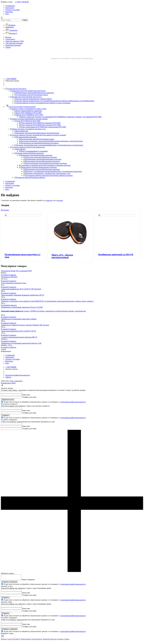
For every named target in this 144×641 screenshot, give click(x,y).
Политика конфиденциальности (17, 375)
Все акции (5, 210)
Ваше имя (26, 395)
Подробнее (5, 305)
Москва (4, 639)
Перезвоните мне (8, 399)
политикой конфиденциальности (73, 402)
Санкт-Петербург (13, 639)
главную (49, 200)
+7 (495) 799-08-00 (22, 2)
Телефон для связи (29, 397)
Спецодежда (10, 39)
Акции (8, 47)
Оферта (8, 377)
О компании (10, 6)
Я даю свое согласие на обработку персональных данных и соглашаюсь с (45, 402)
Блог (7, 14)
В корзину (5, 275)
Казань (60, 639)
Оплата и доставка (12, 10)
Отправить (5, 415)
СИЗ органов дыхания (14, 43)
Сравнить (12, 275)
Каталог (8, 37)
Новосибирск (26, 639)
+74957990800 (10, 79)
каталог (60, 200)
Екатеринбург (37, 639)
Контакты (9, 12)
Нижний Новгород (50, 639)
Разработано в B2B (8, 383)
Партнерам (9, 8)
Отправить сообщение (9, 582)
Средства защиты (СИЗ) (14, 41)
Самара (66, 639)
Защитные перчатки (13, 45)
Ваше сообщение (28, 580)
